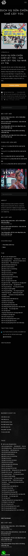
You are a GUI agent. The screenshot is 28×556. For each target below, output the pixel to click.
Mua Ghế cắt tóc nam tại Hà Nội (15, 156)
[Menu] (25, 2)
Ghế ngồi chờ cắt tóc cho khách (9, 272)
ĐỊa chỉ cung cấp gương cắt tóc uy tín (10, 318)
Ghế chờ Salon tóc (14, 262)
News (4, 247)
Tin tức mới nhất (5, 432)
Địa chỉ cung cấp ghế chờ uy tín (8, 320)
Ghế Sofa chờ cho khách (7, 274)
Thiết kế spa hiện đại (6, 292)
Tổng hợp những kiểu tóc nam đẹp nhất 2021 (12, 312)
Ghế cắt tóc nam (5, 417)
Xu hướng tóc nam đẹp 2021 (8, 314)
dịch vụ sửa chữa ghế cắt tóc (13, 94)
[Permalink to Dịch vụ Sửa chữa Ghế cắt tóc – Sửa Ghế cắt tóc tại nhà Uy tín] (14, 36)
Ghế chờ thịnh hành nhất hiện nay (9, 264)
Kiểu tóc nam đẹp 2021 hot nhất (9, 280)
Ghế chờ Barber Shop (6, 260)
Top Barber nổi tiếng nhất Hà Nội (16, 294)
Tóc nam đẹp (4, 308)
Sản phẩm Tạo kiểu (6, 429)
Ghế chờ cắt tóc (5, 262)
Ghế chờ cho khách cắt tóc (19, 260)
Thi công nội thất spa (6, 286)
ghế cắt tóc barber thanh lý (7, 266)
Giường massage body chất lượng (9, 276)
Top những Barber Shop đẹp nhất (9, 304)
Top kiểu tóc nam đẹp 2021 (7, 302)
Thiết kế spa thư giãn (18, 292)
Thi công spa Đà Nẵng (6, 290)
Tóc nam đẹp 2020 (13, 308)
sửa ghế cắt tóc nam (19, 96)
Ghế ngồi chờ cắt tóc (6, 270)
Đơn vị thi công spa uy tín (7, 316)
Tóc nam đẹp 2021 (5, 310)
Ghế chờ (24, 258)
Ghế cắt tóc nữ (5, 419)
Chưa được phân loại (8, 244)
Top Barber (4, 294)
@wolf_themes (7, 337)
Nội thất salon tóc (5, 427)
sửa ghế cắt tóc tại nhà (13, 98)
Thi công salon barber (18, 286)
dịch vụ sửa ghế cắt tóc (6, 258)
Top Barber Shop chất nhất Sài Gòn (9, 298)
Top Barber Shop (5, 296)
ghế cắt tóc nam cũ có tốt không (9, 268)
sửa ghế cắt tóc (10, 96)
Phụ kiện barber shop (6, 424)
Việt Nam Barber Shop (8, 92)
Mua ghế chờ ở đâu (6, 282)
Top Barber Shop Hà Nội (7, 300)
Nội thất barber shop (6, 422)
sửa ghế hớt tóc (17, 284)
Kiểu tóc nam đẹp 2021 (6, 278)
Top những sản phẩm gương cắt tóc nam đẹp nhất (13, 306)
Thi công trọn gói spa (19, 290)
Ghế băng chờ (17, 258)
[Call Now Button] (3, 553)
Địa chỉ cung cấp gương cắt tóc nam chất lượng (12, 322)
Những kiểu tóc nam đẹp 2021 (19, 282)
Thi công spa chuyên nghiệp (8, 288)
